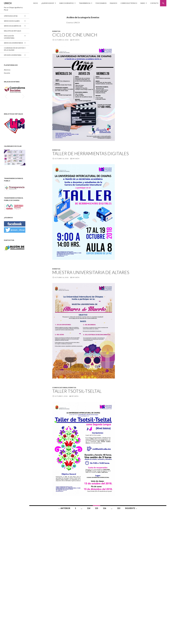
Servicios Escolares (12, 21)
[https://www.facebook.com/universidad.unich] (14, 224)
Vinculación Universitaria (9, 37)
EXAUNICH (113, 3)
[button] (6, 96)
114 (88, 508)
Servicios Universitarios (13, 43)
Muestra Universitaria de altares (90, 272)
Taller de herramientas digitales (90, 153)
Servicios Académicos (12, 26)
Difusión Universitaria (12, 55)
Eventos (56, 31)
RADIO (142, 3)
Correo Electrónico (129, 3)
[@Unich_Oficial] (14, 230)
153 (118, 508)
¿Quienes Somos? (47, 3)
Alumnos (7, 70)
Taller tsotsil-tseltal (77, 391)
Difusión (75, 40)
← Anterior (64, 508)
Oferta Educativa (10, 16)
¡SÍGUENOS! (8, 217)
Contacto (154, 3)
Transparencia (84, 3)
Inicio (35, 3)
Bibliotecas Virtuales (12, 31)
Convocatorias (59, 388)
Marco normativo (66, 3)
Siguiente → (131, 508)
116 (104, 508)
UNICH (7, 3)
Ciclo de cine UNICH (74, 34)
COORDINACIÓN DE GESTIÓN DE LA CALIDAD (14, 49)
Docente (7, 73)
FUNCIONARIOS (101, 3)
